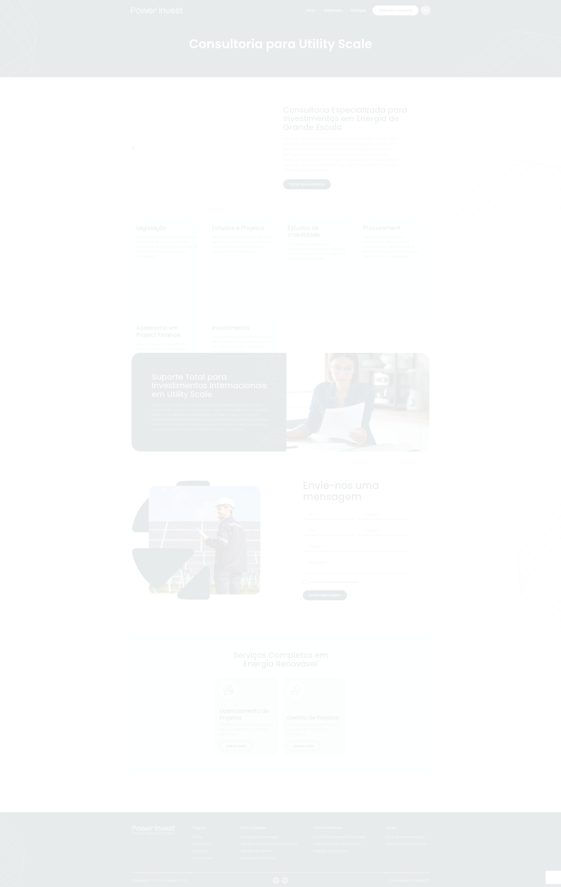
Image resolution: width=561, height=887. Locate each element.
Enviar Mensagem (325, 595)
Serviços (200, 850)
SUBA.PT (422, 880)
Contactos (202, 857)
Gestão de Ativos (256, 850)
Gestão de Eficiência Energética (269, 843)
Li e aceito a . (333, 582)
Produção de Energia (259, 836)
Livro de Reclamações (405, 836)
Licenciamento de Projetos (337, 843)
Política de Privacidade (341, 582)
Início (197, 836)
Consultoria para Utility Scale (339, 836)
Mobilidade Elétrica (258, 857)
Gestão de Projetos (330, 850)
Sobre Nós (201, 843)
